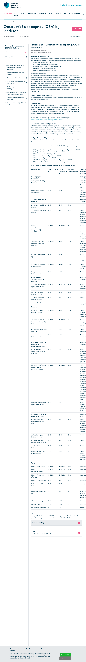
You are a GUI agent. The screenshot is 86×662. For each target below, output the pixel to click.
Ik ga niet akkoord (65, 658)
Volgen (78, 29)
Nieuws (22, 13)
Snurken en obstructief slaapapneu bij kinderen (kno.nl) (47, 119)
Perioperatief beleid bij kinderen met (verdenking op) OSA (16, 93)
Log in (84, 15)
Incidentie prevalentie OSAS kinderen (15, 73)
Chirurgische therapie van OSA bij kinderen (16, 82)
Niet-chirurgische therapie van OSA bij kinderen (16, 88)
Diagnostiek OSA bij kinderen (16, 78)
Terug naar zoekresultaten (12, 21)
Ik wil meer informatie (24, 658)
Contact (58, 13)
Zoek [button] (16, 15)
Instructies (32, 13)
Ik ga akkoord (65, 654)
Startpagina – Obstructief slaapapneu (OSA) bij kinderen (15, 67)
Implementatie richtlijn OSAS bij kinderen (16, 104)
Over (50, 13)
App (64, 13)
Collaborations (74, 13)
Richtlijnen (8, 13)
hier (74, 142)
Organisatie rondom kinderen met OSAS (15, 98)
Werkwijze (42, 13)
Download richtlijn (75, 36)
